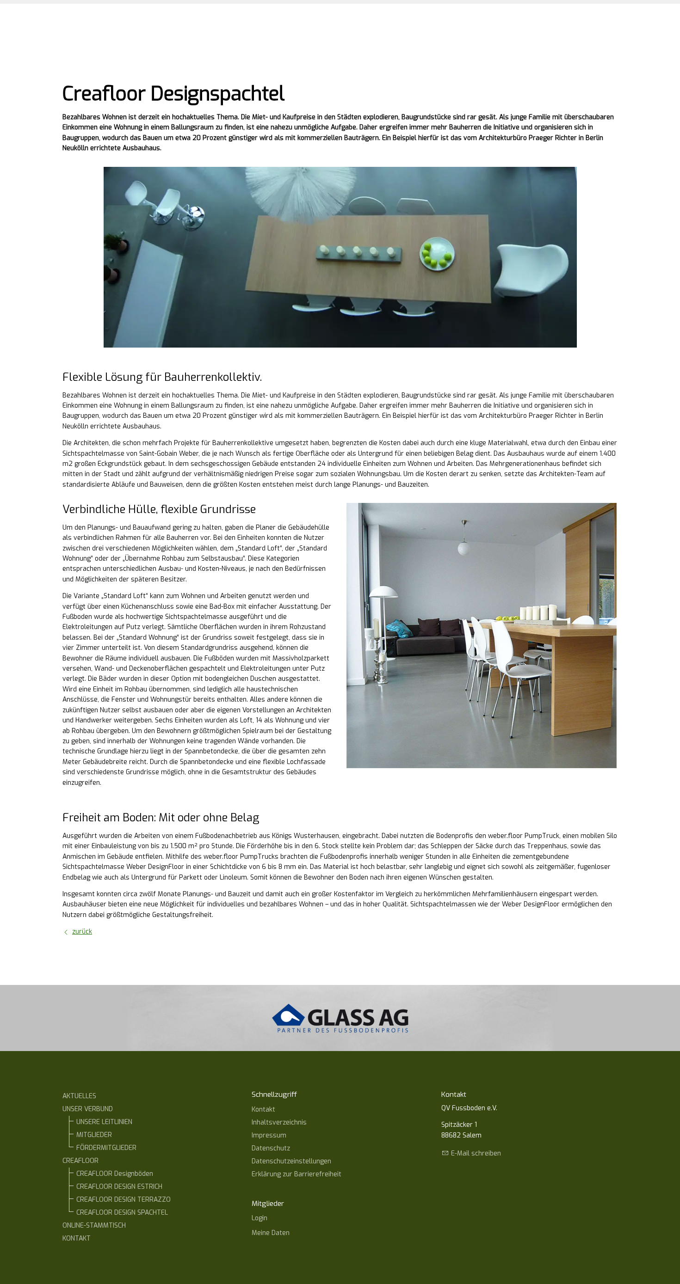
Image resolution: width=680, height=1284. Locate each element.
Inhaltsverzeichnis (279, 1122)
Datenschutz (271, 1148)
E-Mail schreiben (476, 1153)
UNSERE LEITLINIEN (104, 1122)
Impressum (269, 1135)
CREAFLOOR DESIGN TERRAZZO (123, 1199)
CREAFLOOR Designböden (114, 1173)
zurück (82, 931)
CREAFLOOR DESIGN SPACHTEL (122, 1212)
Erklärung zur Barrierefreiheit (296, 1174)
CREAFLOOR (80, 1160)
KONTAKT (76, 1238)
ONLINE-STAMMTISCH (94, 1225)
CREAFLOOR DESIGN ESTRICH (119, 1186)
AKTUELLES (79, 1096)
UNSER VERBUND (87, 1109)
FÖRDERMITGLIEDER (106, 1147)
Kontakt (263, 1109)
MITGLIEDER (94, 1135)
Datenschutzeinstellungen (291, 1161)
